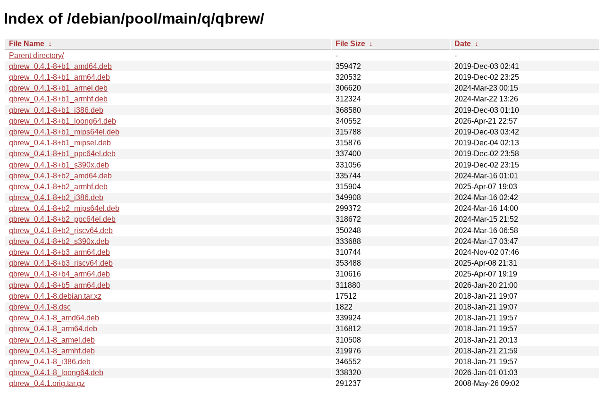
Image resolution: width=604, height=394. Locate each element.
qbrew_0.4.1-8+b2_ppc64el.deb (62, 219)
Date (462, 44)
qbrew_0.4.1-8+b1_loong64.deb (62, 121)
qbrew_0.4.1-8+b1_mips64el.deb (64, 132)
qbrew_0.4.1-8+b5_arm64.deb (59, 285)
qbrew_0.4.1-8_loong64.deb (56, 373)
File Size (350, 44)
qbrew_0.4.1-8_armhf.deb (52, 351)
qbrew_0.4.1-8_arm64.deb (53, 329)
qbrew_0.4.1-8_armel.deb (52, 340)
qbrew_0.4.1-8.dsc (40, 307)
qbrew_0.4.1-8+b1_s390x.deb (59, 165)
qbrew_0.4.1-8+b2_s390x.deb (59, 241)
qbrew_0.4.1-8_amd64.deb (54, 318)
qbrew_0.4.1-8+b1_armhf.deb (58, 99)
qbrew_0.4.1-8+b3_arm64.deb (59, 252)
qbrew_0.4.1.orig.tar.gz (47, 383)
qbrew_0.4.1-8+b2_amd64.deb (60, 176)
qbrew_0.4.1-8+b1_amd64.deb (60, 66)
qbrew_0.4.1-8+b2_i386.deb (56, 197)
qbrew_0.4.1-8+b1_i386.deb (56, 110)
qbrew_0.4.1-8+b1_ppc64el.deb (62, 154)
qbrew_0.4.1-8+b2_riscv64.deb (61, 230)
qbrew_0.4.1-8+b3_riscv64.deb (61, 263)
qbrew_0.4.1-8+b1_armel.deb (58, 88)
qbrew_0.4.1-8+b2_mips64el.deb (64, 208)
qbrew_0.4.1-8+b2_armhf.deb (58, 187)
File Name (26, 44)
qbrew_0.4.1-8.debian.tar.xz (55, 296)
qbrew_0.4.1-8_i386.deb (50, 362)
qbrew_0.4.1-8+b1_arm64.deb (59, 77)
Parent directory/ (36, 55)
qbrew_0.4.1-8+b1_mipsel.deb (60, 143)
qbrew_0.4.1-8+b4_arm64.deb (59, 274)
